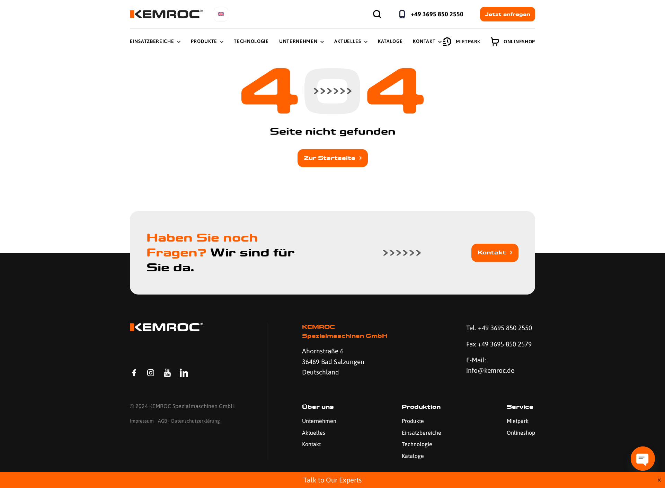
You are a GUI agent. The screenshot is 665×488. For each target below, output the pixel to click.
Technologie (251, 41)
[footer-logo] (166, 327)
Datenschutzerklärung (195, 421)
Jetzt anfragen (507, 14)
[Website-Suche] (377, 14)
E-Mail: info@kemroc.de (490, 365)
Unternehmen (298, 41)
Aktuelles (347, 41)
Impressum (142, 421)
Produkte (204, 41)
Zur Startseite (329, 158)
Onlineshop (519, 41)
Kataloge (390, 41)
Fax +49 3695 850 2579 (499, 344)
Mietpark (468, 41)
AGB (162, 421)
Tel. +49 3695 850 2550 (499, 328)
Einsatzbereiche (152, 41)
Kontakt (424, 41)
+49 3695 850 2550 (437, 14)
